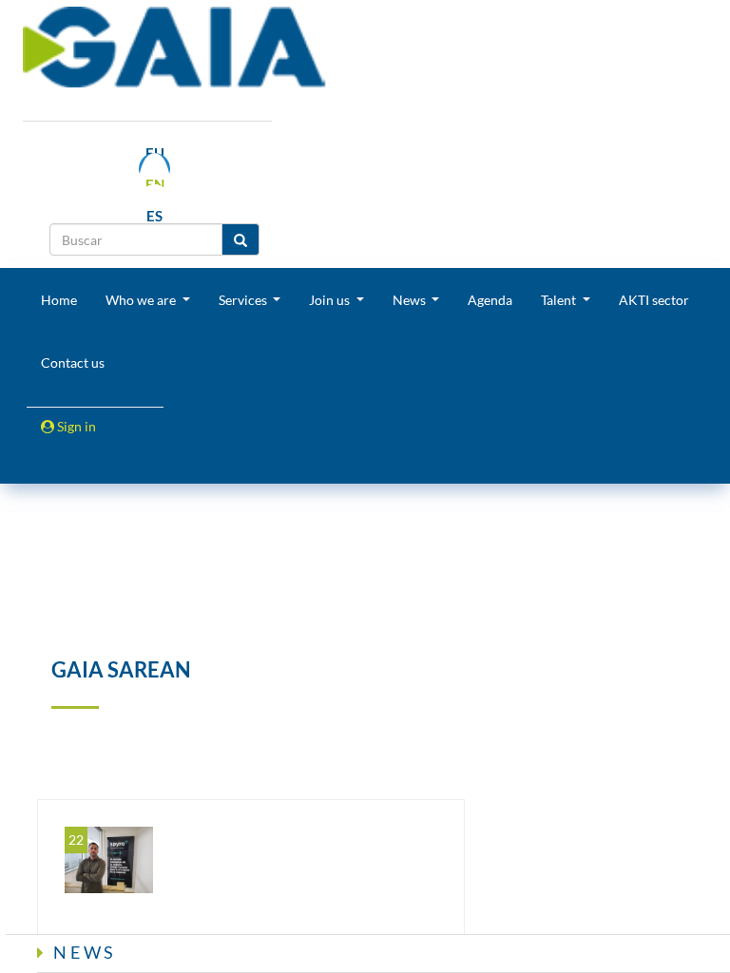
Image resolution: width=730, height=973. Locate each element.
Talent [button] (560, 300)
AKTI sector (654, 300)
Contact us (73, 362)
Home (59, 300)
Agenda (490, 300)
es (154, 215)
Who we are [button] (142, 300)
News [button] (411, 300)
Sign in (75, 426)
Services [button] (244, 300)
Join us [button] (331, 300)
